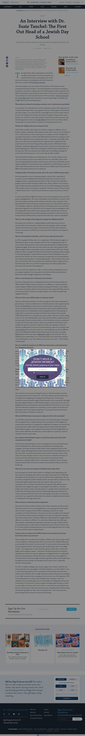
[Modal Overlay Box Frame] (42, 368)
